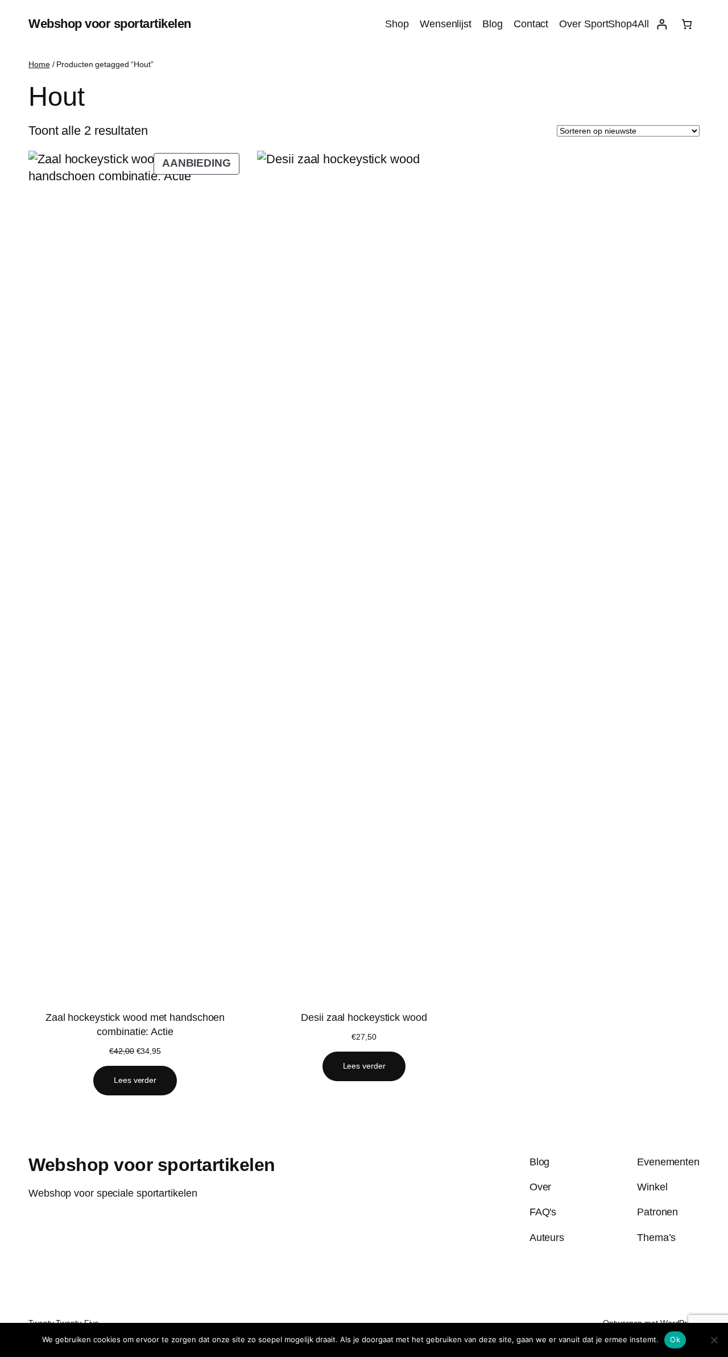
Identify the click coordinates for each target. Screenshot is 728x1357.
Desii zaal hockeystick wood (364, 1017)
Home (39, 64)
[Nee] (713, 1340)
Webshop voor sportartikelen (109, 23)
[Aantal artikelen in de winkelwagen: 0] (687, 24)
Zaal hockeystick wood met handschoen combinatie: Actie (135, 1024)
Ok (675, 1339)
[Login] (662, 24)
